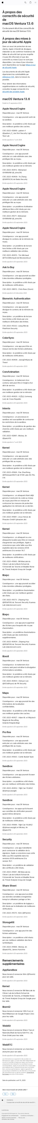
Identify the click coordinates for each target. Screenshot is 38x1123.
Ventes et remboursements (9, 1117)
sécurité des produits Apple (13, 92)
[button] (25, 2)
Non (13, 1094)
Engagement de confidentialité (10, 1115)
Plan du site (21, 1117)
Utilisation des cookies (8, 1119)
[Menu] (35, 2)
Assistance (10, 1100)
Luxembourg (5, 1110)
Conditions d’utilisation (27, 1115)
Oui (5, 1094)
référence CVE (8, 77)
